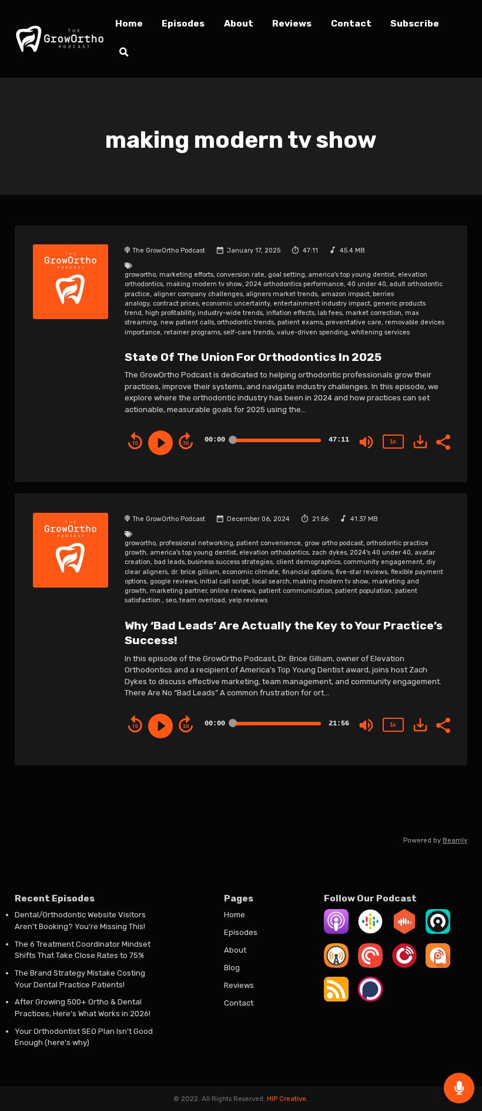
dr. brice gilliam (195, 572)
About (238, 23)
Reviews (292, 23)
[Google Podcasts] (370, 931)
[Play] (160, 442)
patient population (363, 591)
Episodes (183, 23)
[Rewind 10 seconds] (135, 441)
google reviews (173, 581)
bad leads (169, 562)
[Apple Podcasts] (336, 931)
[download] (420, 441)
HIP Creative (286, 1099)
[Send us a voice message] (459, 1088)
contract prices (176, 303)
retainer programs (192, 332)
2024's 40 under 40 (380, 552)
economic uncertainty (236, 303)
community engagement (383, 562)
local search (271, 581)
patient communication (295, 591)
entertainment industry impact (321, 303)
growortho (140, 274)
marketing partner (178, 591)
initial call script (224, 581)
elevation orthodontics (274, 552)
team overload (202, 600)
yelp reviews (248, 600)
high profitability (170, 313)
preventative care (353, 322)
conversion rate (240, 274)
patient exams (300, 322)
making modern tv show (204, 284)
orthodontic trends (245, 322)
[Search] (123, 53)
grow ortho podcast (333, 543)
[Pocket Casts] (370, 965)
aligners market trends (281, 294)
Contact (351, 23)
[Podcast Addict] (438, 965)
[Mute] (366, 442)
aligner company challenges (198, 294)
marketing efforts (186, 274)
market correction (373, 313)
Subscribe (414, 23)
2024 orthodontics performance (294, 284)
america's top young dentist (351, 274)
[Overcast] (336, 965)
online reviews (232, 591)
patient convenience (268, 543)
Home (129, 23)
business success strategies (230, 562)
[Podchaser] (370, 998)
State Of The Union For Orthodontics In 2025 (253, 357)
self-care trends (248, 332)
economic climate (250, 572)
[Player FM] (404, 965)
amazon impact (345, 294)
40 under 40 (366, 284)
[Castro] (438, 931)
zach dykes (329, 552)
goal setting (286, 274)
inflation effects (290, 313)
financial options (307, 572)
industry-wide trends (230, 313)
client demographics (308, 562)
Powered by (435, 840)
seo (171, 600)
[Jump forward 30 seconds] (185, 441)
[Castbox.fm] (404, 931)
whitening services (380, 332)
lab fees (329, 313)
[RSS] (336, 998)
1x (393, 441)
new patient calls (187, 322)
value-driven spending (312, 332)
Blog (232, 967)
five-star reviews (361, 572)
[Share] (442, 441)
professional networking (196, 543)
